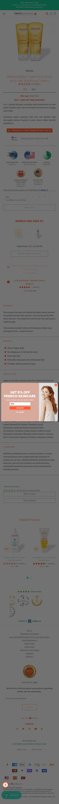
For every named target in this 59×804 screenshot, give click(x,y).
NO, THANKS (20, 412)
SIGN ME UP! (20, 408)
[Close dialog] (55, 384)
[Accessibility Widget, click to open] (5, 785)
